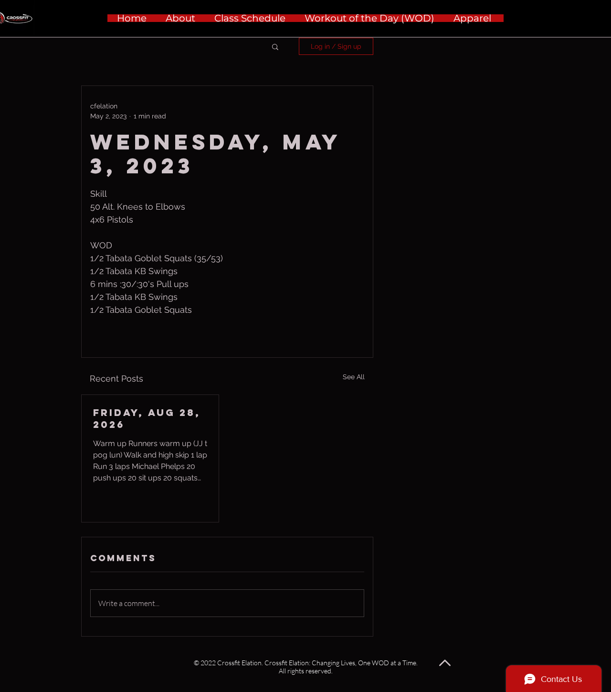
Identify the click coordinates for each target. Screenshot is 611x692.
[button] (275, 46)
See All (354, 377)
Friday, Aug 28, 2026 (146, 418)
